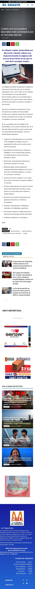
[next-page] (6, 300)
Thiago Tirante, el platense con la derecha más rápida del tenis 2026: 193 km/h (17, 441)
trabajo (25, 233)
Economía (6, 426)
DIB (10, 228)
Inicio (2, 9)
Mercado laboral (15, 231)
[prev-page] (3, 300)
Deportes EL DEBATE (15, 445)
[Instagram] (27, 580)
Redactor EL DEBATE (15, 406)
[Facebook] (4, 44)
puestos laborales (27, 231)
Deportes (6, 406)
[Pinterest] (13, 44)
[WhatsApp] (17, 44)
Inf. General (15, 9)
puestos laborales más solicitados (12, 233)
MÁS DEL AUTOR (8, 256)
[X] (8, 44)
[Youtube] (27, 583)
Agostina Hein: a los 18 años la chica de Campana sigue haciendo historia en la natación (17, 460)
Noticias (8, 9)
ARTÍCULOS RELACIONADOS (12, 254)
